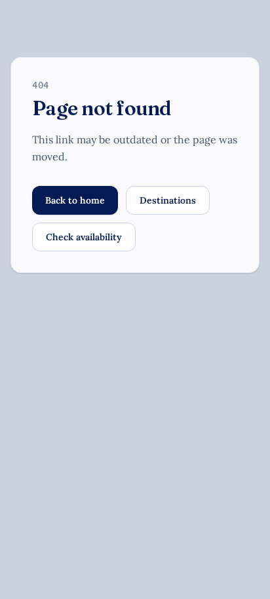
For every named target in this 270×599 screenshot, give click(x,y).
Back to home (75, 200)
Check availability (84, 237)
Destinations (168, 200)
